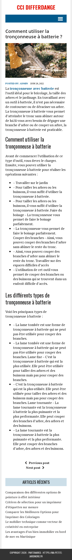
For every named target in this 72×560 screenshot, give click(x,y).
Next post (33, 468)
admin (24, 83)
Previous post (39, 463)
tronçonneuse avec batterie (32, 88)
